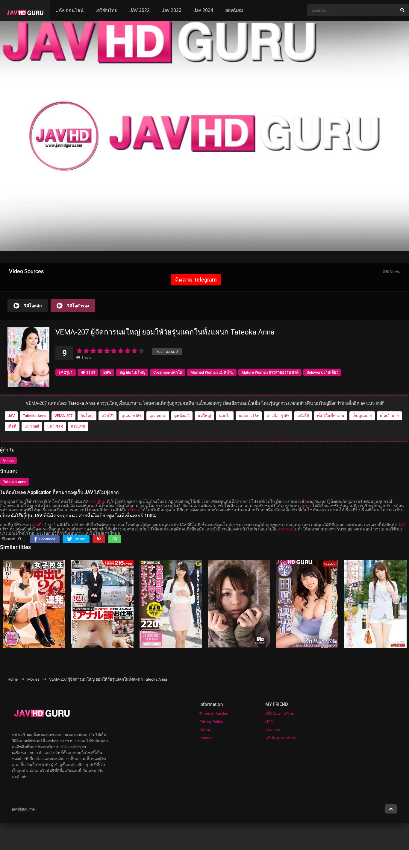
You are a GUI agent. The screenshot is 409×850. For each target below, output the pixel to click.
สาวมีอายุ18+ (278, 415)
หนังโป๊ (303, 415)
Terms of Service (213, 713)
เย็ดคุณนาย (362, 415)
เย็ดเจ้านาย (389, 415)
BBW (107, 372)
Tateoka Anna (34, 415)
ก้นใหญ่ (87, 415)
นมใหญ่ (204, 415)
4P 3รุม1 (88, 372)
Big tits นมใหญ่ (132, 372)
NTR (269, 722)
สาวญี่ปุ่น (97, 501)
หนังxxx (286, 529)
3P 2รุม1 (65, 372)
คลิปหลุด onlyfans (280, 738)
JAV (11, 415)
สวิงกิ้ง (37, 524)
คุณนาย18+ (131, 415)
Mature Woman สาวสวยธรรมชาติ (270, 372)
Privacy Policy (211, 722)
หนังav (134, 509)
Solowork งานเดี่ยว (322, 372)
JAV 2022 (139, 10)
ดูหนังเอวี (182, 415)
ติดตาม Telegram (196, 279)
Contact (206, 738)
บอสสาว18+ (249, 415)
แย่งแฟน (78, 426)
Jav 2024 (203, 10)
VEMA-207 (63, 415)
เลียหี (12, 426)
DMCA (204, 730)
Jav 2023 (171, 10)
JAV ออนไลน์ (70, 10)
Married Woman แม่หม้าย (212, 372)
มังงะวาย (272, 730)
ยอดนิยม (234, 10)
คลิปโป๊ (107, 415)
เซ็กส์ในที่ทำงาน (330, 415)
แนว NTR (55, 426)
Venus (8, 460)
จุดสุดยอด (157, 415)
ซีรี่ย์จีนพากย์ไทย (279, 713)
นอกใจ (225, 415)
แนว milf (32, 426)
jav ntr (305, 505)
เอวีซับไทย (106, 10)
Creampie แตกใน (167, 372)
